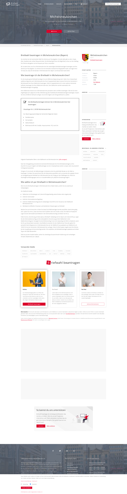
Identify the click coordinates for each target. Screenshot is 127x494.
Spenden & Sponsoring (72, 473)
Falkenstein (25, 253)
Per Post (71, 31)
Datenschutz (70, 465)
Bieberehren (101, 151)
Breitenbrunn (86, 160)
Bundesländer (48, 4)
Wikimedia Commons (53, 318)
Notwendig (25, 484)
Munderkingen (86, 154)
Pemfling (62, 253)
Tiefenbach (24, 250)
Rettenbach (25, 256)
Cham (53, 250)
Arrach (41, 250)
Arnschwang (33, 250)
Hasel (102, 154)
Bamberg (96, 157)
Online (54, 31)
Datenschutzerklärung (26, 481)
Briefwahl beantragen (34, 304)
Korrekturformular (70, 313)
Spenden (86, 139)
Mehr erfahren (96, 139)
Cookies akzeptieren (26, 487)
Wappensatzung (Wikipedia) (26, 320)
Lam (50, 253)
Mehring (85, 151)
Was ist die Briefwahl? (72, 471)
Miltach (55, 253)
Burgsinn (95, 154)
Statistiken (34, 484)
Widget (85, 4)
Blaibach (47, 250)
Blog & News (68, 4)
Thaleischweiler (87, 157)
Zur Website (96, 82)
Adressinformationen (93, 304)
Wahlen (58, 4)
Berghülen (93, 151)
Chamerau (60, 250)
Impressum (69, 463)
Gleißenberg (33, 253)
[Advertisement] (50, 144)
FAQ (76, 4)
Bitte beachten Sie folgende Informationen (64, 24)
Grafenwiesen (43, 253)
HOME (39, 4)
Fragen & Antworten (72, 469)
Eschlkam (68, 250)
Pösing (68, 253)
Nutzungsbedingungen (72, 467)
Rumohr (95, 160)
